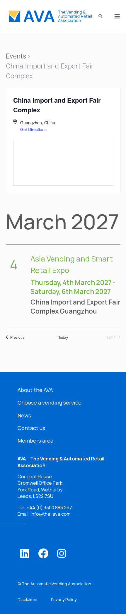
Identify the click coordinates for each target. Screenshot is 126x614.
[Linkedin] (25, 553)
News (24, 415)
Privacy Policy (63, 599)
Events (16, 56)
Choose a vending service (49, 402)
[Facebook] (43, 553)
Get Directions (33, 129)
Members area (35, 440)
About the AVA (35, 389)
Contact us (31, 427)
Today (63, 337)
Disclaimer (28, 599)
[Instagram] (62, 553)
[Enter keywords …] (98, 16)
